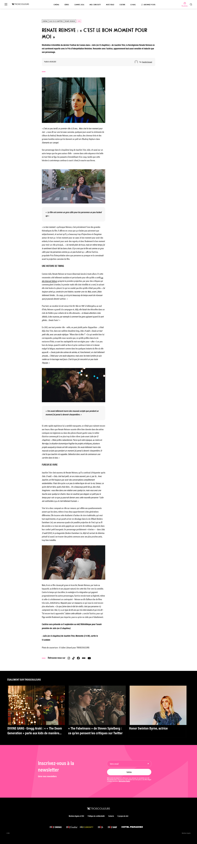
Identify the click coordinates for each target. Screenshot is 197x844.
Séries (66, 5)
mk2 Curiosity (95, 5)
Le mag (133, 5)
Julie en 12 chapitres (56, 21)
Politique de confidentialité (96, 816)
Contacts (111, 816)
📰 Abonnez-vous (148, 5)
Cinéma (56, 5)
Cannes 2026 (79, 5)
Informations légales (124, 781)
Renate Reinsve (70, 21)
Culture (122, 5)
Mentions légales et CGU (76, 816)
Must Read (110, 5)
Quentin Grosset (147, 62)
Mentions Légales (186, 833)
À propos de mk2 (123, 816)
